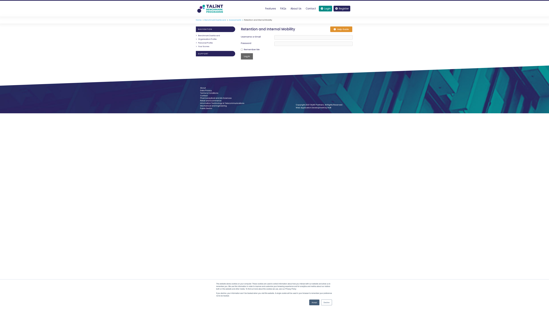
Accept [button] (314, 302)
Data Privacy (206, 90)
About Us (296, 8)
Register (344, 8)
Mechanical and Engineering (213, 106)
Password (246, 43)
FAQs (283, 8)
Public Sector (206, 108)
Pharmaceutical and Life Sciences (216, 98)
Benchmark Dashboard (215, 20)
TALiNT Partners (317, 104)
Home (199, 20)
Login (327, 8)
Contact (311, 8)
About (203, 88)
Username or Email (251, 36)
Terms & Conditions (209, 93)
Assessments (235, 20)
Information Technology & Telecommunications (222, 103)
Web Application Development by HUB (313, 107)
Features (270, 8)
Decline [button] (327, 302)
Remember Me (252, 49)
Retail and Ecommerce (210, 100)
